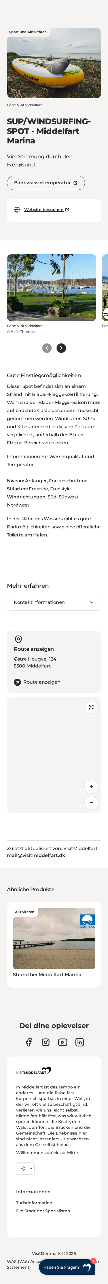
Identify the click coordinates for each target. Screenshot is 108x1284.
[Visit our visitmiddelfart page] (29, 1042)
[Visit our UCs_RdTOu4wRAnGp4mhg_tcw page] (63, 1042)
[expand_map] (91, 707)
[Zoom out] (91, 803)
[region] (54, 755)
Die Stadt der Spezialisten (43, 1210)
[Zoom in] (91, 787)
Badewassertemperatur (42, 182)
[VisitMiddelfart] (33, 1070)
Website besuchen (44, 209)
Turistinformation (34, 1202)
